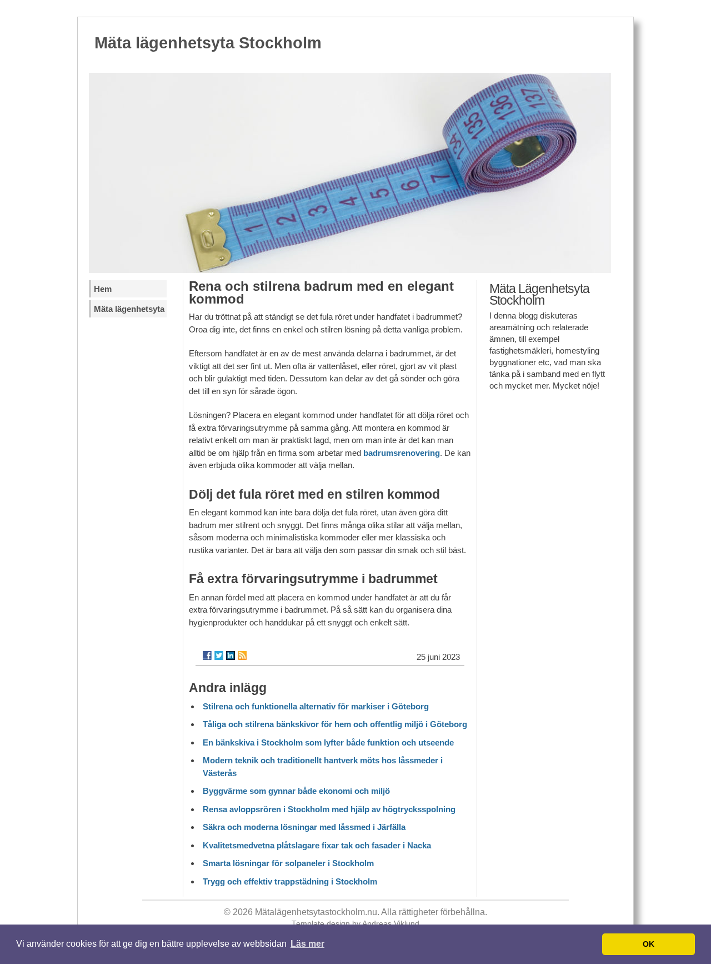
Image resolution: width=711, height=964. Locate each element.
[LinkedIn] (230, 655)
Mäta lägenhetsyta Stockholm (208, 43)
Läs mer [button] (307, 943)
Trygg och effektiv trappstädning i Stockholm (290, 881)
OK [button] (648, 944)
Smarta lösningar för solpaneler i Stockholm (288, 863)
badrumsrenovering (401, 453)
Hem (103, 289)
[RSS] (242, 655)
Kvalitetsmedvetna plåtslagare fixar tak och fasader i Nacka (317, 845)
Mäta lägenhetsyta (129, 309)
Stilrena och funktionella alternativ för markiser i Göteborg (316, 706)
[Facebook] (207, 655)
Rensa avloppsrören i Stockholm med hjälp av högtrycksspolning (329, 809)
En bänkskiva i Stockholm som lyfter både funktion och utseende (328, 742)
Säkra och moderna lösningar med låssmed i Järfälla (304, 827)
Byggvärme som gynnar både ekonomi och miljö (296, 791)
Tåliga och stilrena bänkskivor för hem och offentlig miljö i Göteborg (335, 724)
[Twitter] (218, 655)
